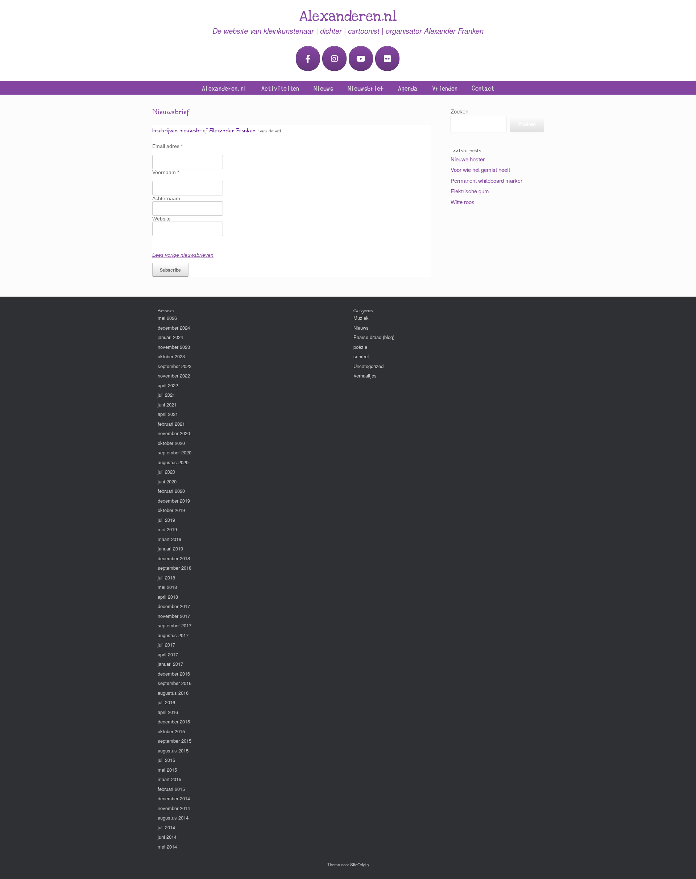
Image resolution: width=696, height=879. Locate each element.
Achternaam (166, 198)
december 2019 (174, 500)
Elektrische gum (470, 191)
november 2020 (174, 433)
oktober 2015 (171, 731)
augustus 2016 (173, 692)
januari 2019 (170, 548)
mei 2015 (167, 769)
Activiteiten (280, 87)
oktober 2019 (171, 510)
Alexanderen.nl (224, 87)
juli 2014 (166, 827)
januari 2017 (170, 663)
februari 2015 (171, 788)
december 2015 (174, 721)
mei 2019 (167, 529)
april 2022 (168, 385)
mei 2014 (167, 846)
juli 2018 (166, 577)
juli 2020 (166, 471)
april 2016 (168, 712)
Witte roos (463, 202)
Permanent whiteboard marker (486, 180)
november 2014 (174, 808)
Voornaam (165, 172)
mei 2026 (167, 317)
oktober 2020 (171, 443)
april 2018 (168, 596)
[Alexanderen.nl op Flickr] (387, 58)
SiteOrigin (359, 864)
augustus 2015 (173, 750)
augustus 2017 (173, 635)
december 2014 (174, 798)
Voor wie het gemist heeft (480, 169)
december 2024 (174, 327)
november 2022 (174, 375)
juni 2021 (167, 404)
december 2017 (174, 606)
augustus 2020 (173, 462)
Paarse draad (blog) (373, 337)
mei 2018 (167, 586)
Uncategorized (368, 366)
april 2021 (168, 413)
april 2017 (168, 654)
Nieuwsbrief (366, 87)
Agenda (408, 87)
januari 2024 (170, 337)
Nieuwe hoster (468, 159)
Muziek (361, 317)
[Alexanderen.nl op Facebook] (308, 58)
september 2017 (174, 625)
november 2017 (174, 615)
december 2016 (174, 673)
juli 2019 (166, 519)
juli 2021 (166, 394)
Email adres (167, 146)
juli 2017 (166, 644)
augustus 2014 (173, 817)
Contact (483, 87)
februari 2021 (171, 423)
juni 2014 (167, 836)
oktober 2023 (171, 356)
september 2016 (174, 683)
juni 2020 (167, 481)
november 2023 (174, 346)
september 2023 (174, 366)
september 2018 (174, 567)
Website (161, 219)
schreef (361, 356)
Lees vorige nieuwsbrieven (183, 255)
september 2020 (174, 452)
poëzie (360, 346)
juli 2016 (166, 702)
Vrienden (444, 87)
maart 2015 (169, 779)
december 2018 (174, 558)
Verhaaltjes (365, 375)
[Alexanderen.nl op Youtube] (361, 58)
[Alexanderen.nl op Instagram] (334, 58)
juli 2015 (166, 759)
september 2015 (174, 740)
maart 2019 (169, 539)
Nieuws (323, 87)
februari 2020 (171, 490)
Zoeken (459, 111)
